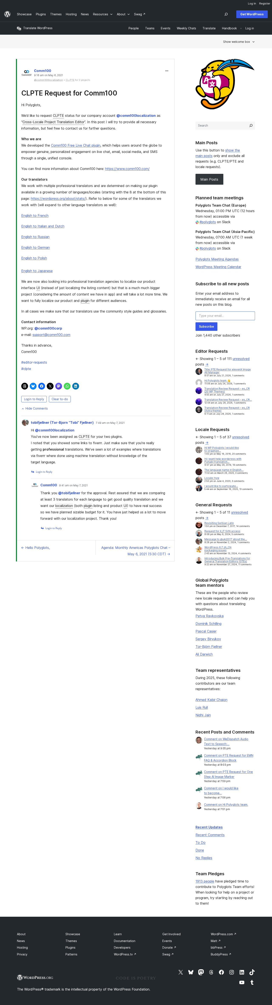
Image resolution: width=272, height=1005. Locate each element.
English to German (35, 247)
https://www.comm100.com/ (127, 169)
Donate (169, 947)
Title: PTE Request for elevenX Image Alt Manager (227, 371)
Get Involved (171, 934)
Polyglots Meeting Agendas (217, 259)
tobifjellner (69, 493)
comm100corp (48, 328)
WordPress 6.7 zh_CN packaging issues (217, 549)
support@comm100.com (51, 335)
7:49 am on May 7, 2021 (110, 422)
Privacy (22, 954)
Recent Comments (210, 835)
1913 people (205, 881)
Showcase (72, 934)
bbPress (218, 947)
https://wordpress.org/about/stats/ (58, 198)
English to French (34, 215)
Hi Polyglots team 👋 (217, 380)
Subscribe (206, 326)
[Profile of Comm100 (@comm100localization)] (26, 74)
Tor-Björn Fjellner (209, 646)
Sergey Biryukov (208, 639)
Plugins (70, 947)
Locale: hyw (211, 478)
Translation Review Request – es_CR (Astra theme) (227, 409)
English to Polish (34, 258)
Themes (71, 941)
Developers (122, 947)
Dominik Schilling (208, 623)
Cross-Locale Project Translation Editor (53, 122)
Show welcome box (236, 41)
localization (64, 506)
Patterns (71, 954)
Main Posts (209, 179)
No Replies (204, 858)
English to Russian (35, 237)
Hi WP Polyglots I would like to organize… (221, 449)
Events (167, 941)
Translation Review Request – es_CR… (228, 399)
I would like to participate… (221, 486)
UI (38, 288)
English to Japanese (37, 271)
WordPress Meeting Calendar (218, 267)
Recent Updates (209, 827)
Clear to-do (60, 399)
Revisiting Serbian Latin (219, 523)
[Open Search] (226, 14)
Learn (118, 934)
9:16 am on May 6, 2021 (48, 75)
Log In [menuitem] (252, 3)
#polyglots (208, 222)
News (21, 941)
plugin (85, 300)
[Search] (251, 125)
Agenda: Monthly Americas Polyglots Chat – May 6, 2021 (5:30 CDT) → (135, 550)
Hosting (22, 947)
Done (200, 850)
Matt (216, 941)
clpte (26, 369)
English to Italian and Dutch (42, 226)
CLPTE (58, 115)
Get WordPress (252, 14)
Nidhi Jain (203, 715)
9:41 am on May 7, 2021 (73, 485)
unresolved (241, 359)
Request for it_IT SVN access (222, 531)
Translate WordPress (37, 28)
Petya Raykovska (210, 616)
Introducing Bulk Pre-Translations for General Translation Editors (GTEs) (227, 560)
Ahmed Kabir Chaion (211, 700)
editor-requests (34, 362)
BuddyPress (221, 954)
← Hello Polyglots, (35, 547)
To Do (200, 842)
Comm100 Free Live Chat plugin (75, 145)
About (21, 934)
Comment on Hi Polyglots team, (226, 804)
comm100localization (136, 115)
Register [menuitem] (264, 3)
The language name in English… (224, 469)
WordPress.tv (125, 954)
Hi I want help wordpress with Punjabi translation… (222, 460)
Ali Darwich (204, 654)
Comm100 (42, 71)
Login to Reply (34, 399)
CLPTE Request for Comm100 (69, 93)
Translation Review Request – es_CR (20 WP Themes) (227, 390)
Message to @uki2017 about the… (225, 539)
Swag (168, 954)
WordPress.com (224, 934)
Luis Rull (202, 707)
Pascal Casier (206, 631)
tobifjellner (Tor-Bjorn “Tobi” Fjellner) (62, 422)
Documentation (124, 941)
